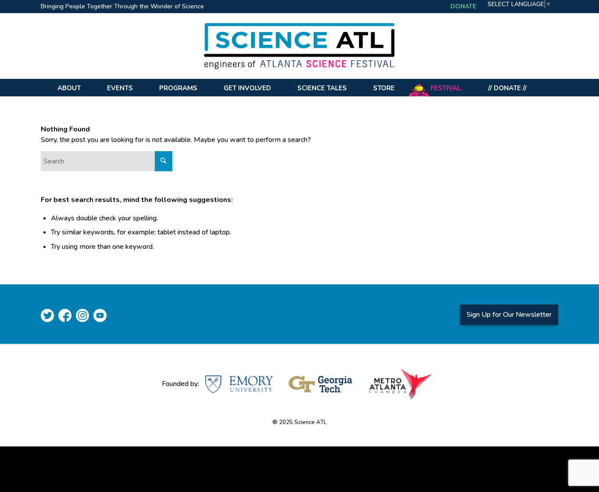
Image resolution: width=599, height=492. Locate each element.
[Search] (547, 87)
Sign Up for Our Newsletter (509, 314)
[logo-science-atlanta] (299, 46)
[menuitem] (124, 7)
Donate (463, 6)
